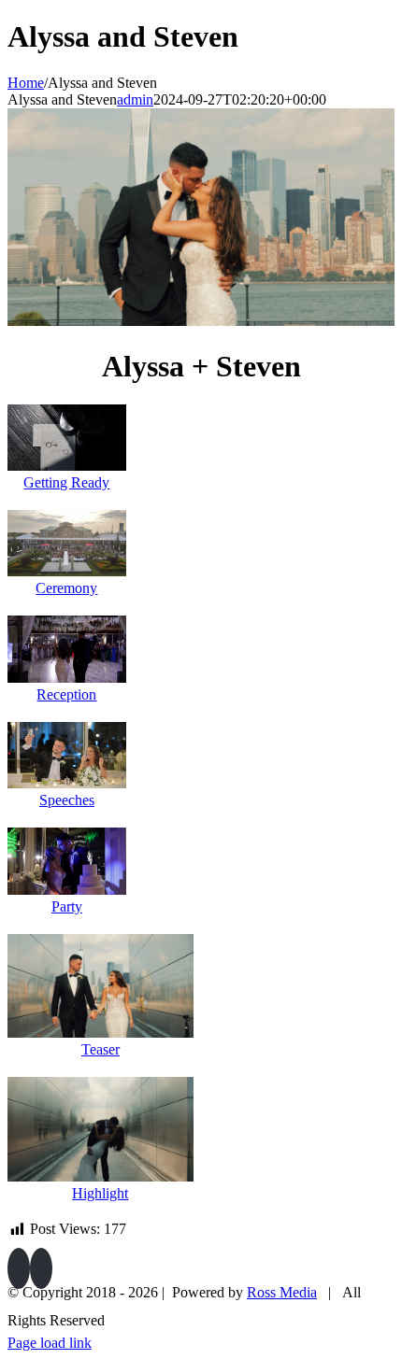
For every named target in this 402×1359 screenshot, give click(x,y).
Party (66, 906)
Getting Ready (66, 482)
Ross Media (282, 1292)
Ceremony (66, 588)
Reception (66, 694)
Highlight (100, 1193)
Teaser (100, 1049)
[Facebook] (18, 1268)
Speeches (66, 800)
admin (135, 99)
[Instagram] (41, 1268)
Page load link (49, 1343)
